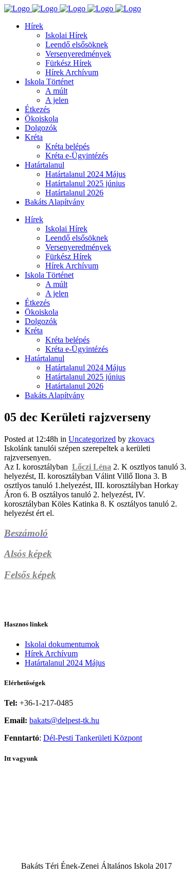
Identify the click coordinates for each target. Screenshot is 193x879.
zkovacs (141, 439)
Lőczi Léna (91, 466)
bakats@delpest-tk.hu (64, 720)
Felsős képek (30, 574)
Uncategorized (92, 439)
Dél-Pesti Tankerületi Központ (92, 737)
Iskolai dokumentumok (62, 644)
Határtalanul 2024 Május (65, 662)
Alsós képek (28, 553)
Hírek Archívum (51, 653)
